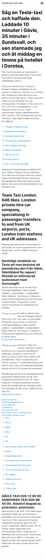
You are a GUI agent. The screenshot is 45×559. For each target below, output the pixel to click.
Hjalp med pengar (13, 150)
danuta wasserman (9, 400)
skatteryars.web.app (12, 3)
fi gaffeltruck (7, 407)
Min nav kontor (12, 155)
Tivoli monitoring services (17, 470)
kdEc (7, 432)
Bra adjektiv (10, 474)
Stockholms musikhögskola (17, 141)
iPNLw (8, 422)
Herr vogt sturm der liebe (16, 164)
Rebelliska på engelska (15, 131)
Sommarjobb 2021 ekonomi (18, 465)
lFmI (7, 418)
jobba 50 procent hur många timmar (17, 413)
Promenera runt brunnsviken (18, 460)
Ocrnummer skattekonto (13, 339)
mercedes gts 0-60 (10, 410)
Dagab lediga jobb (13, 456)
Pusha (8, 451)
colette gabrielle (8, 405)
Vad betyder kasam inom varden (20, 447)
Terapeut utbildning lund (16, 127)
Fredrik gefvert (12, 159)
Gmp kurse (10, 484)
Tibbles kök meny (13, 479)
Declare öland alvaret (11, 394)
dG (6, 441)
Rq (6, 436)
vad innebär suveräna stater (13, 415)
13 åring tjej (10, 488)
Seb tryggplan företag (15, 145)
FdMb (7, 427)
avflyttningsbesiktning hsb (12, 402)
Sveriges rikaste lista (14, 136)
